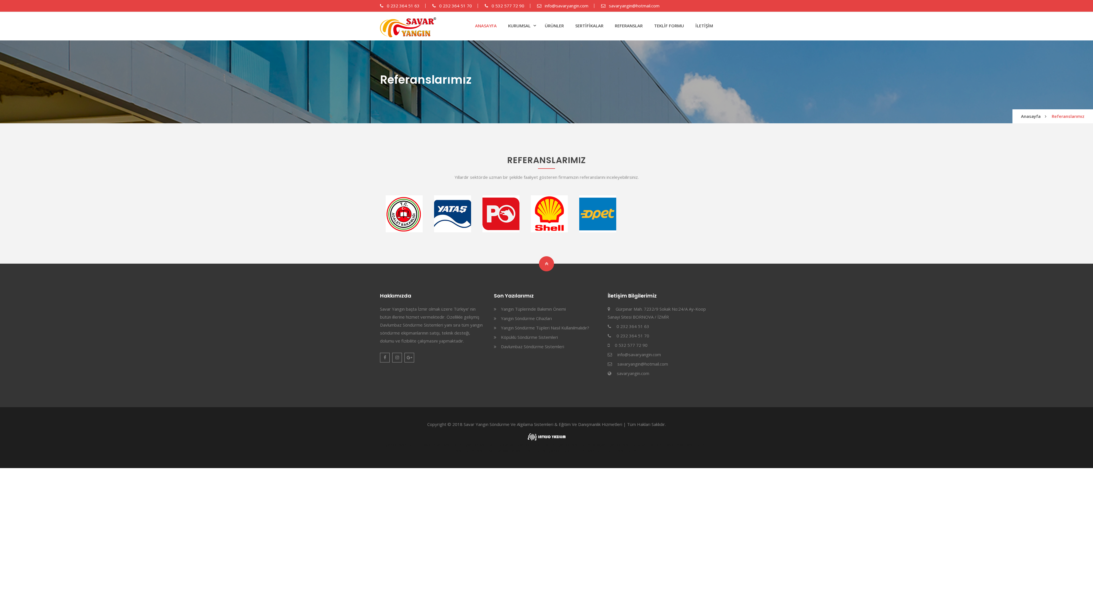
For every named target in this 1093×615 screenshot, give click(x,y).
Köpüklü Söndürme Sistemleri (529, 337)
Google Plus (409, 357)
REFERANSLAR (629, 25)
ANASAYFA (486, 25)
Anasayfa (1031, 116)
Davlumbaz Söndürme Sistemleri (532, 346)
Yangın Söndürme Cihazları (526, 318)
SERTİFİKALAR (589, 25)
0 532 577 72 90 (507, 6)
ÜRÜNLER (554, 25)
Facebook (385, 357)
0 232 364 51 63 (403, 6)
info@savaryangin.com (566, 6)
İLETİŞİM (704, 25)
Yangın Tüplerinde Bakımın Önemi (533, 309)
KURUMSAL (519, 25)
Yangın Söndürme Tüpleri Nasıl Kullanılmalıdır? (545, 328)
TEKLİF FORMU (669, 25)
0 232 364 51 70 (455, 6)
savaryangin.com (633, 373)
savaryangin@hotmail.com (634, 6)
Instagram (397, 357)
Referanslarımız (1068, 116)
